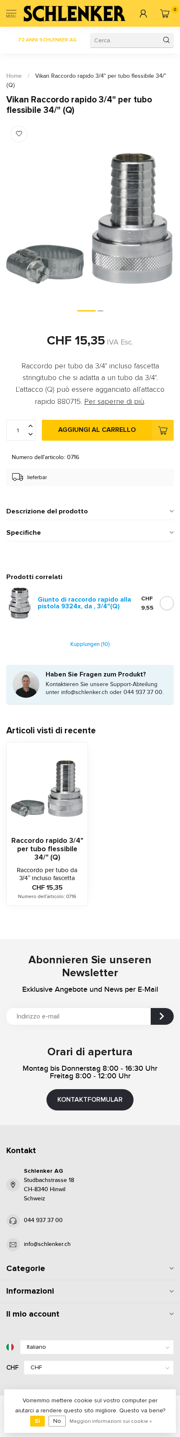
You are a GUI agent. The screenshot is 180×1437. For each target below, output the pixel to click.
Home (14, 76)
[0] (165, 13)
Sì (37, 1420)
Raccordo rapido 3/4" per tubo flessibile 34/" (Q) (47, 849)
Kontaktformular (90, 1099)
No (57, 1420)
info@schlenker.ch (47, 1244)
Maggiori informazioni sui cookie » (110, 1421)
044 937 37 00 (43, 1220)
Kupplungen (90, 644)
